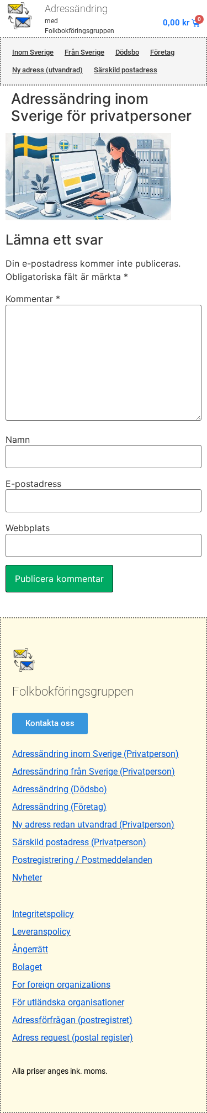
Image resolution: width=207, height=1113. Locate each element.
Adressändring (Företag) (59, 807)
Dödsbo (127, 52)
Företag (162, 52)
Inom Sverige (33, 52)
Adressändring (76, 8)
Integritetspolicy (43, 914)
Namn (18, 439)
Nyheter (27, 877)
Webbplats (28, 527)
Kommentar (33, 298)
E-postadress (33, 483)
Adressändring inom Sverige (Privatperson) (95, 754)
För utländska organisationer (68, 1002)
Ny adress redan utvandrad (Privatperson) (93, 824)
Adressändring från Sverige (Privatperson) (93, 771)
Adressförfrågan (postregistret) (72, 1020)
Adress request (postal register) (72, 1037)
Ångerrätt (30, 949)
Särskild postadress (125, 70)
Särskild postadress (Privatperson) (79, 842)
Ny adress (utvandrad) (47, 70)
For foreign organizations (61, 984)
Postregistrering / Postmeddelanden (82, 860)
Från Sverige (84, 52)
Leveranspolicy (41, 931)
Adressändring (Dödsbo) (59, 789)
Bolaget (27, 967)
